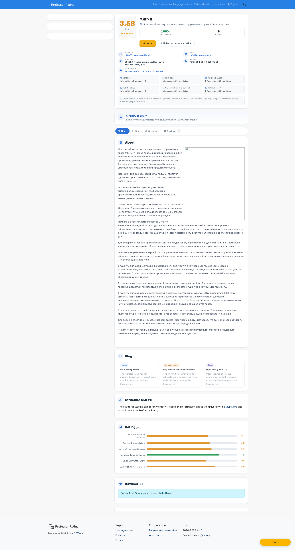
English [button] (234, 4)
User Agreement (124, 530)
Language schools (182, 4)
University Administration (177, 43)
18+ (201, 530)
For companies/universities (163, 530)
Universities (165, 4)
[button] (244, 4)
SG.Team (78, 533)
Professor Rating (63, 5)
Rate (149, 43)
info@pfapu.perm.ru (200, 55)
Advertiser (154, 535)
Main (155, 4)
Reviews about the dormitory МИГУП (144, 71)
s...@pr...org (230, 406)
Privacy (119, 540)
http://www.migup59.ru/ (137, 55)
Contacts (120, 535)
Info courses (218, 4)
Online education (202, 4)
